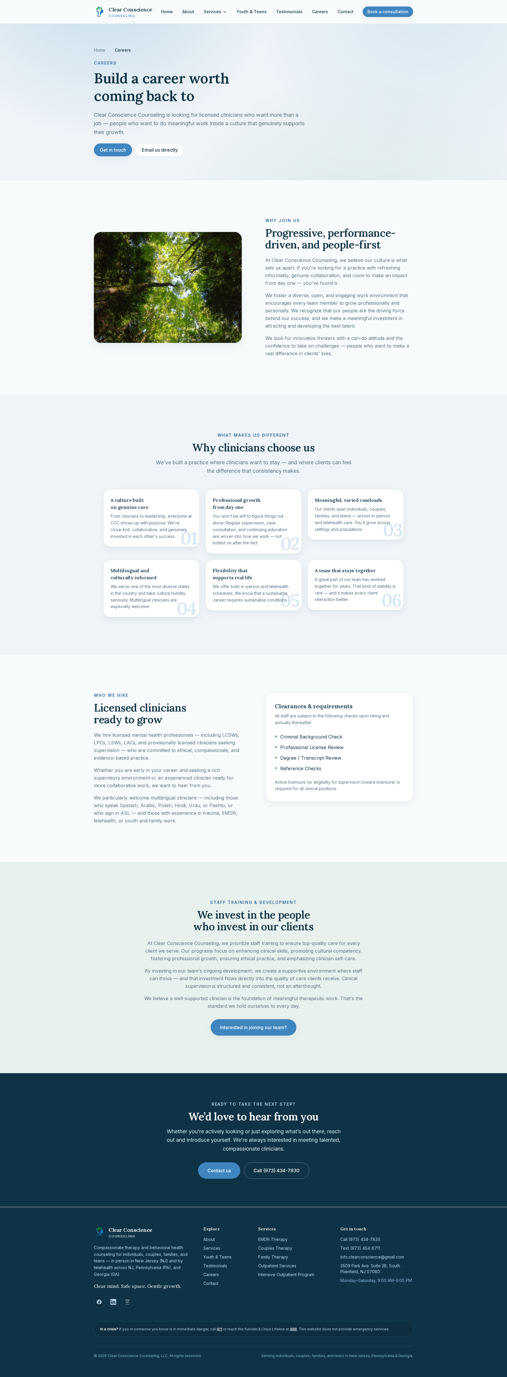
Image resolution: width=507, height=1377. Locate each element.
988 (293, 1329)
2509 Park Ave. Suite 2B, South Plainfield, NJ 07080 (370, 1268)
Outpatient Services (277, 1265)
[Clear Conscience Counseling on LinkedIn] (113, 1302)
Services (212, 11)
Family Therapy (273, 1256)
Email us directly (160, 150)
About (188, 11)
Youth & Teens (251, 11)
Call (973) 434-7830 (277, 1170)
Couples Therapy (275, 1248)
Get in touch (113, 150)
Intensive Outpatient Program (286, 1274)
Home (167, 11)
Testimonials (289, 11)
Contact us (219, 1170)
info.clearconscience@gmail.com (372, 1256)
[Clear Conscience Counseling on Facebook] (99, 1302)
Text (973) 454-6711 (360, 1248)
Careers (320, 11)
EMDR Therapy (273, 1239)
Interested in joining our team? (253, 1027)
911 (219, 1329)
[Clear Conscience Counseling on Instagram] (127, 1302)
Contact (345, 11)
